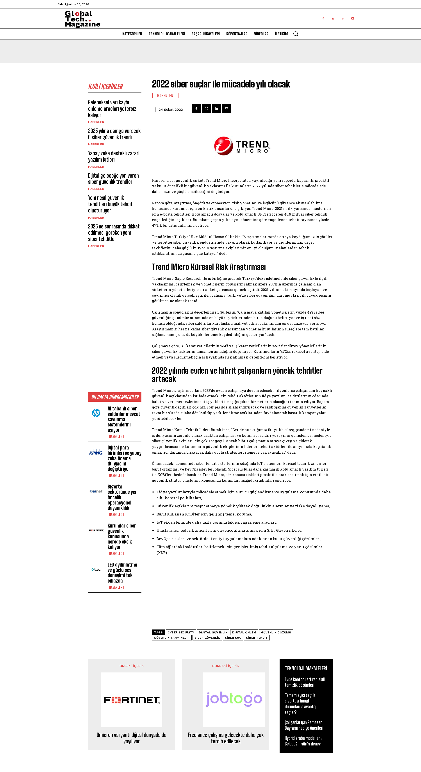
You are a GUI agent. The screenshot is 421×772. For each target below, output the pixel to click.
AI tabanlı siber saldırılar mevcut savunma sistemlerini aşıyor (124, 419)
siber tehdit (257, 637)
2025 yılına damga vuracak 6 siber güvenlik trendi (114, 134)
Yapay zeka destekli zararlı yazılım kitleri (114, 156)
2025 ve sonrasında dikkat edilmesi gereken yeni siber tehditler (114, 232)
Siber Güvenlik (207, 637)
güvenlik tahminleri (172, 637)
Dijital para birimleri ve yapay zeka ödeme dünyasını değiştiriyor (124, 458)
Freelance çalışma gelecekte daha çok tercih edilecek (226, 738)
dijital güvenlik (213, 632)
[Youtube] (353, 18)
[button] (295, 33)
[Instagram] (333, 18)
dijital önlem (244, 632)
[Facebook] (323, 18)
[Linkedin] (343, 18)
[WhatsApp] (206, 108)
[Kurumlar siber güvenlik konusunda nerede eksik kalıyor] (96, 530)
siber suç (233, 637)
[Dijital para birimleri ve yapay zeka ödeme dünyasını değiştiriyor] (96, 452)
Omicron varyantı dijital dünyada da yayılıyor (131, 738)
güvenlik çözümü (276, 632)
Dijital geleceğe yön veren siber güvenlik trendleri (113, 178)
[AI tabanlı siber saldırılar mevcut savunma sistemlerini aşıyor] (96, 413)
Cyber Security (181, 632)
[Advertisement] (114, 320)
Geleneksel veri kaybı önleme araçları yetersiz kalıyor (112, 108)
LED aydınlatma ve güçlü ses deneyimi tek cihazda (122, 573)
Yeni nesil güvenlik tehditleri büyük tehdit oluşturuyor (110, 204)
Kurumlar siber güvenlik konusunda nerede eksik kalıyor (122, 536)
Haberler (96, 121)
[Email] (226, 108)
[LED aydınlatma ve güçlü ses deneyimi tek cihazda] (96, 569)
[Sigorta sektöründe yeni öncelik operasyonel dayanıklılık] (96, 491)
